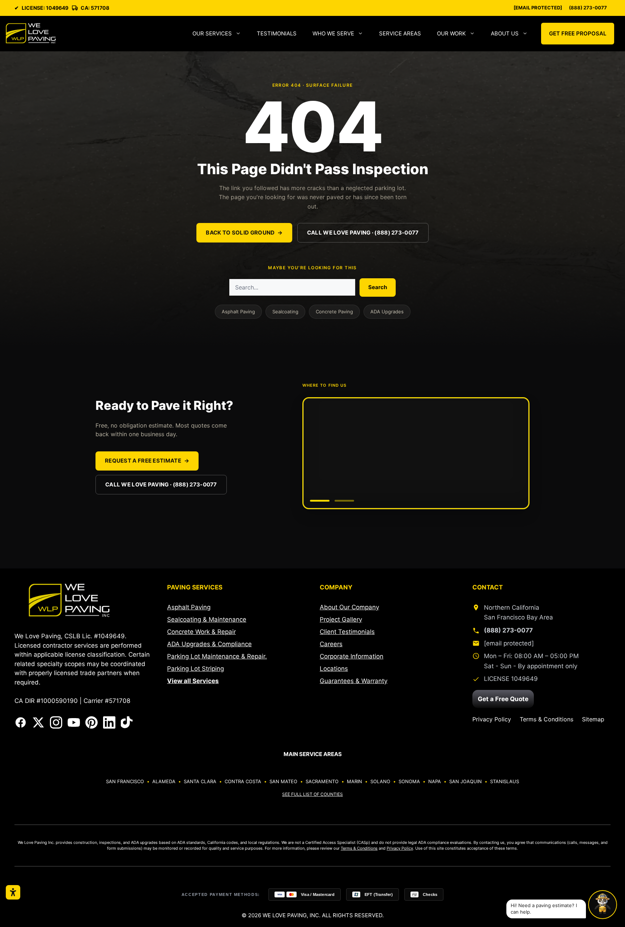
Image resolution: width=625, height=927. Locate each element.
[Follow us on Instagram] (56, 722)
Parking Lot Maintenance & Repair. (217, 656)
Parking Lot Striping (195, 668)
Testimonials (277, 33)
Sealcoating (285, 311)
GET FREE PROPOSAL (577, 33)
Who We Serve (333, 33)
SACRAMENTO (322, 781)
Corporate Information (351, 656)
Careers (331, 644)
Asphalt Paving (238, 311)
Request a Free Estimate (147, 460)
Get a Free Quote (503, 699)
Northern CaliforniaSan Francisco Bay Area (518, 612)
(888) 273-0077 (588, 7)
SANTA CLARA (200, 781)
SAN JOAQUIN (465, 781)
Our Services (212, 33)
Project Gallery (341, 619)
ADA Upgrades (387, 311)
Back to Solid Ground (244, 232)
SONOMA (409, 781)
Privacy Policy (491, 719)
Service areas (400, 33)
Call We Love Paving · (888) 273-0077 (363, 232)
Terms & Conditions (546, 719)
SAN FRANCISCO (125, 781)
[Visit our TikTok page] (127, 722)
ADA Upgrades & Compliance (209, 644)
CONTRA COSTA (243, 781)
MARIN (354, 781)
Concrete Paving (334, 311)
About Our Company (349, 607)
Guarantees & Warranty (353, 680)
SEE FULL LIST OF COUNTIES (312, 794)
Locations (334, 668)
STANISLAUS (504, 781)
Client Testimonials (347, 631)
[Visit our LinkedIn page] (109, 722)
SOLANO (380, 781)
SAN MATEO (283, 781)
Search (377, 287)
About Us (505, 33)
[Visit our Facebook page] (20, 722)
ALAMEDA (163, 781)
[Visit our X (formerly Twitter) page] (38, 722)
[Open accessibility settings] (13, 892)
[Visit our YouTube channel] (74, 722)
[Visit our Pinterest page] (91, 722)
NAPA (434, 781)
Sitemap (593, 719)
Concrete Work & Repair (201, 631)
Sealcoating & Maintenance (206, 619)
